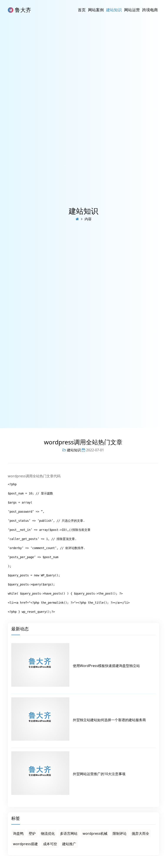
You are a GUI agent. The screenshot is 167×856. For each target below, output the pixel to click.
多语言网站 (68, 833)
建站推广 (69, 843)
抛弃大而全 (140, 833)
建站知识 (114, 9)
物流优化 (48, 833)
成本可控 (50, 843)
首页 (82, 9)
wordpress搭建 (25, 843)
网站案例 (96, 9)
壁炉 (32, 833)
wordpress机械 (95, 833)
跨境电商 (150, 9)
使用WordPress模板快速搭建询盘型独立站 (106, 665)
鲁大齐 (22, 9)
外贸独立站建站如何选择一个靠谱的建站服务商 (109, 719)
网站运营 (132, 9)
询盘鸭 (18, 833)
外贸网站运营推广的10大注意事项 (99, 773)
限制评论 (120, 833)
